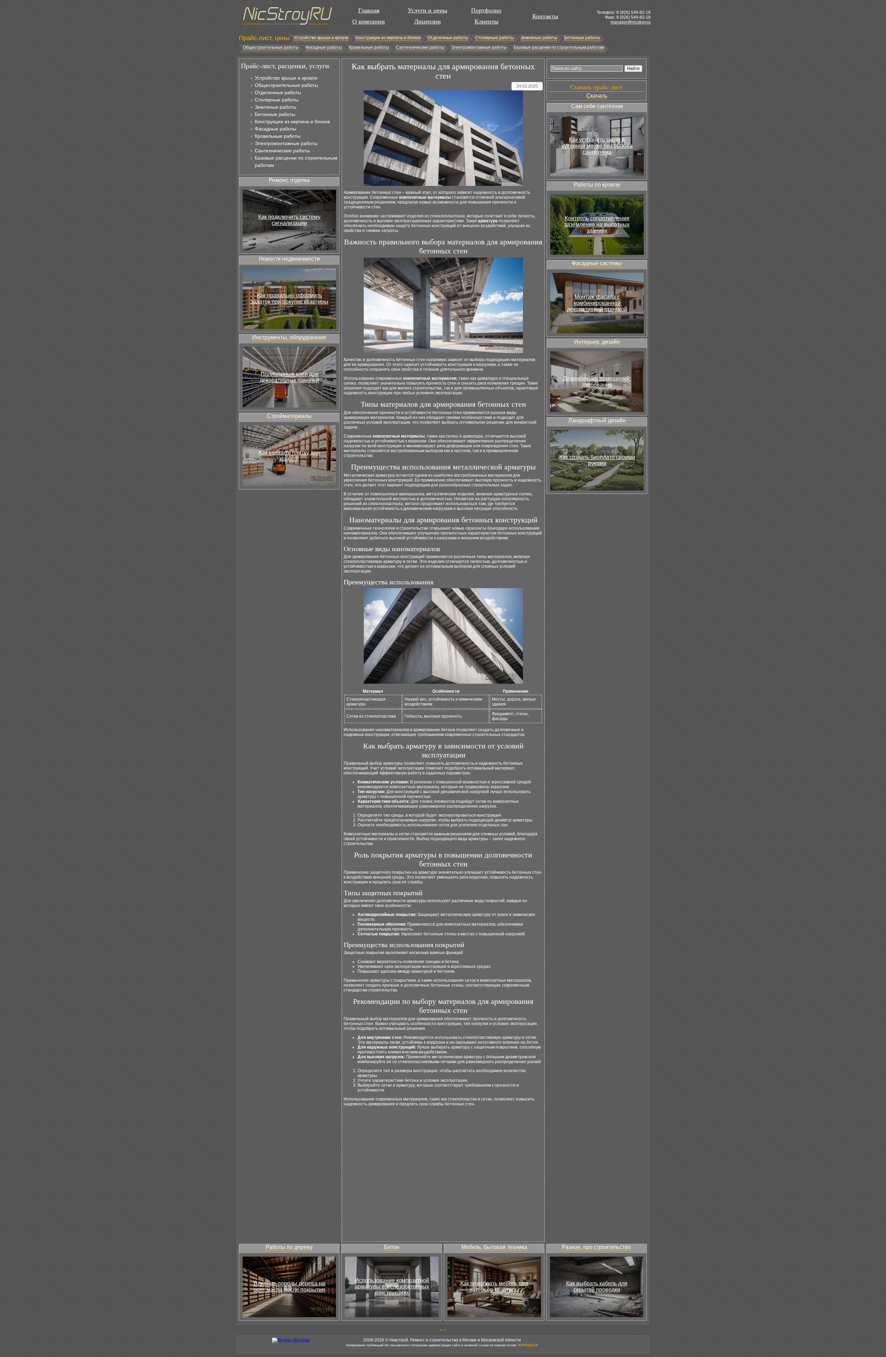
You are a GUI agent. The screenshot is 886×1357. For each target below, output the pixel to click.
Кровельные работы (369, 47)
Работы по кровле (597, 185)
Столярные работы (494, 37)
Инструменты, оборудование (289, 337)
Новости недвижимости (289, 259)
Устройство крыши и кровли (321, 37)
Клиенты (486, 21)
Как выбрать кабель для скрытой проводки (596, 1286)
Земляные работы (539, 37)
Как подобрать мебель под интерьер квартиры (494, 1286)
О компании (368, 21)
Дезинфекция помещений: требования (597, 382)
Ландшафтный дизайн (597, 420)
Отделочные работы (447, 37)
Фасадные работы (324, 47)
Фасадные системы (597, 263)
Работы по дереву (289, 1247)
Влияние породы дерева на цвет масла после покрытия (289, 1286)
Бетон (391, 1247)
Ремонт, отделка (289, 180)
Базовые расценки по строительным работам (559, 47)
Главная (368, 10)
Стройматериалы (289, 416)
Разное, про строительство (596, 1247)
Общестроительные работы (271, 47)
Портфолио (486, 10)
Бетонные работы (582, 37)
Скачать (596, 96)
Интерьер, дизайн (597, 342)
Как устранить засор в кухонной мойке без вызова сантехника (597, 146)
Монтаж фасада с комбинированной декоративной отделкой (597, 303)
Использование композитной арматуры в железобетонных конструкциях (392, 1286)
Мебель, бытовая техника (494, 1247)
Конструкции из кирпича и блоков (388, 37)
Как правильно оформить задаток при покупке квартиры (289, 299)
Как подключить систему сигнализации (289, 220)
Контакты (545, 16)
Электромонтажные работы (479, 47)
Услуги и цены (427, 10)
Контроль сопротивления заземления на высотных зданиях (597, 224)
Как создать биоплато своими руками (597, 460)
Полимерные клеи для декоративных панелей (289, 377)
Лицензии (427, 21)
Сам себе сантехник (597, 106)
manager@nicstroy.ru (631, 22)
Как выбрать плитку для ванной (289, 456)
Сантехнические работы (420, 47)
